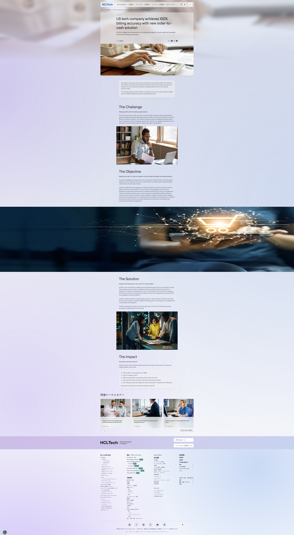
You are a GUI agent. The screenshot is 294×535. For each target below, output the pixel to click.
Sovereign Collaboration (134, 468)
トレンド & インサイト (159, 490)
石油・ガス (129, 502)
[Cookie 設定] (5, 532)
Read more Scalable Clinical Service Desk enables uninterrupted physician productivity (116, 413)
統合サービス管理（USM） (107, 508)
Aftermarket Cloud (133, 472)
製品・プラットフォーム (134, 455)
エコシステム (139, 4)
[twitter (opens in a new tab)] (174, 41)
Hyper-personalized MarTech (135, 470)
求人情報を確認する (183, 462)
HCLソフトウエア (171, 4)
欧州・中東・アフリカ (184, 482)
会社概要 (156, 460)
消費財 (128, 483)
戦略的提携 (156, 482)
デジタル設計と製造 (105, 490)
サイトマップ (166, 528)
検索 (181, 4)
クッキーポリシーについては (150, 531)
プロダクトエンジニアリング (107, 493)
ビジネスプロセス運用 (105, 484)
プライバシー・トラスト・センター (162, 480)
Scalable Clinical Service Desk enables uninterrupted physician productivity (112, 421)
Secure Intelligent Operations (133, 461)
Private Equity (130, 503)
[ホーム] (107, 4)
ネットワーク (104, 504)
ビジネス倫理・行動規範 (159, 467)
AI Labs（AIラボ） (106, 461)
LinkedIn (143, 524)
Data (103, 477)
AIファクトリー (105, 464)
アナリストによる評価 (159, 461)
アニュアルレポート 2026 (159, 463)
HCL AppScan (133, 465)
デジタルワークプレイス (106, 502)
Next (104, 431)
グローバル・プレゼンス (159, 472)
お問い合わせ (140, 528)
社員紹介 (181, 459)
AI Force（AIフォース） (106, 466)
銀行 (129, 489)
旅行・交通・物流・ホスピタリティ (135, 518)
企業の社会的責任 (158, 469)
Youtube (157, 524)
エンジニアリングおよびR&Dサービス (108, 488)
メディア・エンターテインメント (134, 514)
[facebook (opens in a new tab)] (172, 41)
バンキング (118, 14)
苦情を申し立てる (174, 528)
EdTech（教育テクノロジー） (107, 486)
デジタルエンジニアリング (107, 491)
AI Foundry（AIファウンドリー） (108, 468)
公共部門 (129, 505)
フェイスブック (129, 524)
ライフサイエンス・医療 (132, 496)
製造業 (128, 498)
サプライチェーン (104, 510)
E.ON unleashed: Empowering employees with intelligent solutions (146, 421)
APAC (180, 484)
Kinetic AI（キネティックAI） (107, 471)
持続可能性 (156, 483)
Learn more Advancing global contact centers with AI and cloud (179, 413)
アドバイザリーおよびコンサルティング (109, 479)
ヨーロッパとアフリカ (184, 468)
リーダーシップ (157, 476)
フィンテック (130, 492)
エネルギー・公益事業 (132, 485)
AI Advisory (104, 459)
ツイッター (136, 524)
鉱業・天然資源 (130, 500)
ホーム (102, 9)
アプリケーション (104, 475)
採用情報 (181, 457)
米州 (180, 464)
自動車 (128, 482)
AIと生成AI (102, 457)
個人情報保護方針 (153, 528)
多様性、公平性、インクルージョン (162, 471)
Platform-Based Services (106, 506)
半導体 (129, 516)
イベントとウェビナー (159, 494)
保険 (129, 494)
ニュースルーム (157, 478)
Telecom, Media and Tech (132, 509)
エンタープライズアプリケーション (108, 482)
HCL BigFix (132, 463)
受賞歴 (155, 465)
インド (180, 470)
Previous (102, 431)
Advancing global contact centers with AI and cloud (177, 421)
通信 (129, 511)
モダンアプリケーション (106, 480)
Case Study (108, 9)
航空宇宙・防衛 (130, 480)
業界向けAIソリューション (107, 469)
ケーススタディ (157, 492)
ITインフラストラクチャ (105, 497)
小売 (128, 507)
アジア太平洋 (182, 466)
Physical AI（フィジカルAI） (107, 473)
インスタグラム (150, 524)
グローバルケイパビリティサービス (108, 495)
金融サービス (130, 487)
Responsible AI (106, 462)
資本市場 (130, 491)
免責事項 (146, 528)
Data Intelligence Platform (135, 459)
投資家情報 (156, 474)
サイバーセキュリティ (106, 500)
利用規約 (160, 528)
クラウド (103, 499)
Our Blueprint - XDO (131, 457)
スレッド (164, 524)
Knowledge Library (158, 496)
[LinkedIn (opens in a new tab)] (177, 41)
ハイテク (130, 512)
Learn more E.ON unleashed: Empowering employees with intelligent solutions (147, 413)
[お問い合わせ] (190, 4)
